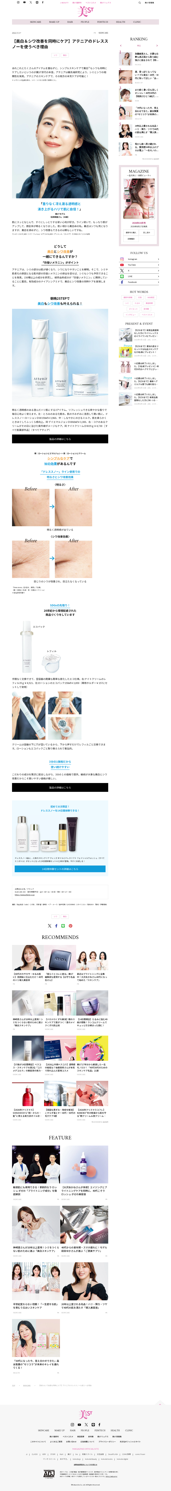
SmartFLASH (113, 1454)
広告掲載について (87, 1441)
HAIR (70, 22)
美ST (69, 1454)
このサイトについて (38, 1441)
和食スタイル (87, 1454)
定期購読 (131, 239)
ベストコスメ (91, 2)
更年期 (90, 1436)
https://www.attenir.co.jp (25, 894)
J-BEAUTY (64, 2)
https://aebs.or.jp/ (111, 1476)
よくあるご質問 (56, 1441)
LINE (130, 276)
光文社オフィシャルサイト (130, 1441)
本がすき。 (64, 1459)
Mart (61, 1454)
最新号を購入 (131, 232)
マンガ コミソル (49, 1459)
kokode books (106, 1459)
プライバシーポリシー (107, 1441)
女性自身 (100, 1454)
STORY (52, 1454)
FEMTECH (102, 22)
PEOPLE (85, 22)
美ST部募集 (149, 2)
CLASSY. (35, 1454)
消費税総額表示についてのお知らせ (85, 1464)
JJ (26, 1454)
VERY (44, 1454)
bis (76, 1454)
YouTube (132, 265)
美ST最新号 (77, 2)
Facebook (132, 282)
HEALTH (120, 22)
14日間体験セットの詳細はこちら (60, 869)
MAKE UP (54, 22)
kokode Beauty (91, 1459)
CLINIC (137, 22)
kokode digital (122, 1459)
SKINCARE (35, 22)
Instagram (132, 259)
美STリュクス (105, 2)
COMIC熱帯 (126, 1454)
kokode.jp (77, 1459)
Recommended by (97, 1122)
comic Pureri (140, 1454)
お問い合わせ (71, 1441)
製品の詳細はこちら (60, 439)
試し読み (146, 232)
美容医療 (80, 1436)
